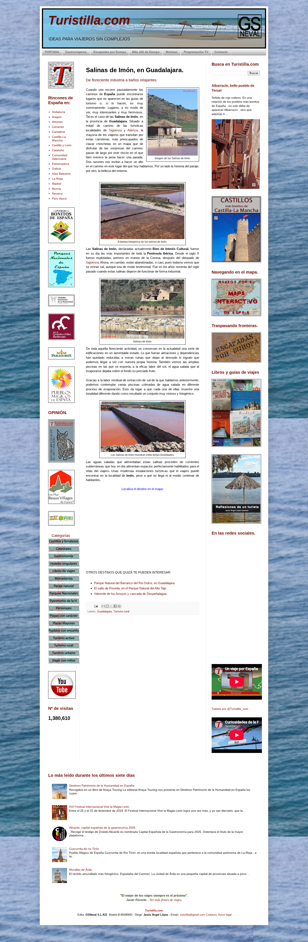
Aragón (57, 117)
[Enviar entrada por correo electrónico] (96, 605)
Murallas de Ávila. (81, 869)
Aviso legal (225, 914)
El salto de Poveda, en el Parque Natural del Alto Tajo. (130, 588)
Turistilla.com (89, 20)
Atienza (132, 130)
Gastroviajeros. (76, 52)
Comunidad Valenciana (59, 157)
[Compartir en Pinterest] (119, 606)
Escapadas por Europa (109, 52)
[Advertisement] (142, 655)
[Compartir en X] (111, 606)
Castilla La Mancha (59, 138)
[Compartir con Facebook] (115, 606)
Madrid (56, 183)
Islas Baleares (61, 173)
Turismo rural (121, 611)
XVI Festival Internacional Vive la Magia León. (99, 806)
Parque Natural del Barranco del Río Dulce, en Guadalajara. (134, 583)
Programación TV (196, 52)
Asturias (57, 121)
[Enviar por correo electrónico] (103, 606)
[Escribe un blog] (107, 606)
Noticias (171, 52)
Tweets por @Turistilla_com (230, 708)
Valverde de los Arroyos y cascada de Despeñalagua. (130, 593)
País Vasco (59, 198)
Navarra (57, 193)
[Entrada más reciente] (87, 692)
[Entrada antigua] (198, 692)
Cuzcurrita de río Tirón (84, 848)
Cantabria (58, 131)
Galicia (56, 168)
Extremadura (60, 163)
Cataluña (58, 150)
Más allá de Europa (145, 52)
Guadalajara (104, 611)
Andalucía (58, 112)
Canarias (58, 126)
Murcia (56, 188)
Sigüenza (116, 130)
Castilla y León (61, 145)
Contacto (221, 52)
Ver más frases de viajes (165, 900)
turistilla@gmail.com (192, 914)
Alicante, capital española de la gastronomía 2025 (102, 827)
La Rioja (57, 178)
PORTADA (52, 52)
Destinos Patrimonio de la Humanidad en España (101, 785)
